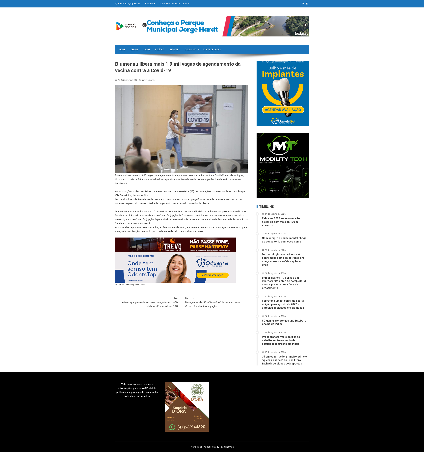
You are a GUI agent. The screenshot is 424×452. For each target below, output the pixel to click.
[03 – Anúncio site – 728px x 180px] (175, 267)
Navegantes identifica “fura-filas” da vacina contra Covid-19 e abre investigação (212, 302)
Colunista (190, 49)
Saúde (146, 49)
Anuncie (176, 3)
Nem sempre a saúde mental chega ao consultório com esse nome (284, 240)
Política (159, 49)
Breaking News (133, 284)
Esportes (175, 49)
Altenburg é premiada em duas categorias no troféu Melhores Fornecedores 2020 (150, 302)
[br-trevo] (175, 244)
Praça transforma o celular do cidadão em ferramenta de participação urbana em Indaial (281, 340)
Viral (214, 447)
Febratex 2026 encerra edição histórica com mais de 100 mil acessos (281, 222)
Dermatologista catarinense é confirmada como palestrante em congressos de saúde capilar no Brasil (283, 259)
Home (122, 49)
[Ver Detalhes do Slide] (225, 26)
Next (304, 25)
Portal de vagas (212, 49)
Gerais (134, 49)
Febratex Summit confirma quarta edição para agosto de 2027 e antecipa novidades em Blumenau (283, 304)
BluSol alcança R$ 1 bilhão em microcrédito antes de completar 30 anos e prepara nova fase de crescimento (284, 283)
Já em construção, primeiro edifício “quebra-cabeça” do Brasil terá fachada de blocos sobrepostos (284, 360)
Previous (144, 25)
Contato (185, 3)
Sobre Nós (164, 3)
